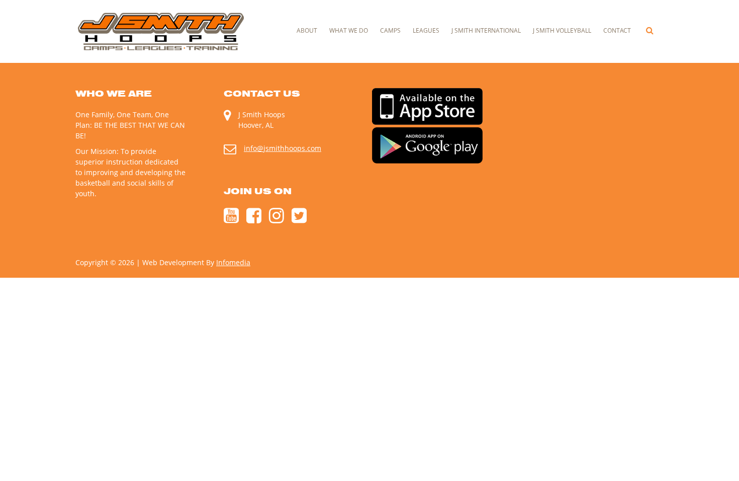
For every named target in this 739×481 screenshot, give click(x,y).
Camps (390, 30)
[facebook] (253, 219)
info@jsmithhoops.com (282, 148)
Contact (617, 30)
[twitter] (299, 219)
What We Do (348, 30)
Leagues (426, 30)
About (307, 30)
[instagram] (276, 219)
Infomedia (233, 262)
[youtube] (231, 219)
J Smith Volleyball (562, 30)
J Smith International (486, 30)
